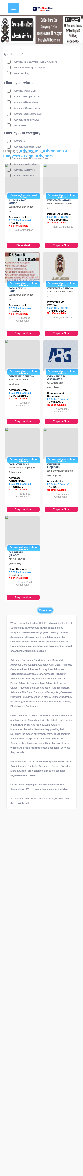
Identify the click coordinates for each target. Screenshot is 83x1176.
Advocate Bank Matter (26, 102)
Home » (11, 151)
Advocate (19, 141)
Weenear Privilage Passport (29, 67)
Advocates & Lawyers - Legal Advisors (35, 62)
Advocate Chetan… (60, 287)
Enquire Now (61, 245)
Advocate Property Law (27, 96)
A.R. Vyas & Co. (19, 463)
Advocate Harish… (21, 375)
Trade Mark (20, 125)
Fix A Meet (23, 245)
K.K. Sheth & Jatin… (17, 289)
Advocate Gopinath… (55, 465)
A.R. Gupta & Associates (56, 377)
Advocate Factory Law (26, 119)
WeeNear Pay (21, 73)
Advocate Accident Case (28, 146)
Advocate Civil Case (25, 91)
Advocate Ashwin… (60, 199)
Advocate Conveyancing (27, 108)
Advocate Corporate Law (28, 114)
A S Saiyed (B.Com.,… (16, 553)
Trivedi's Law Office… (18, 201)
